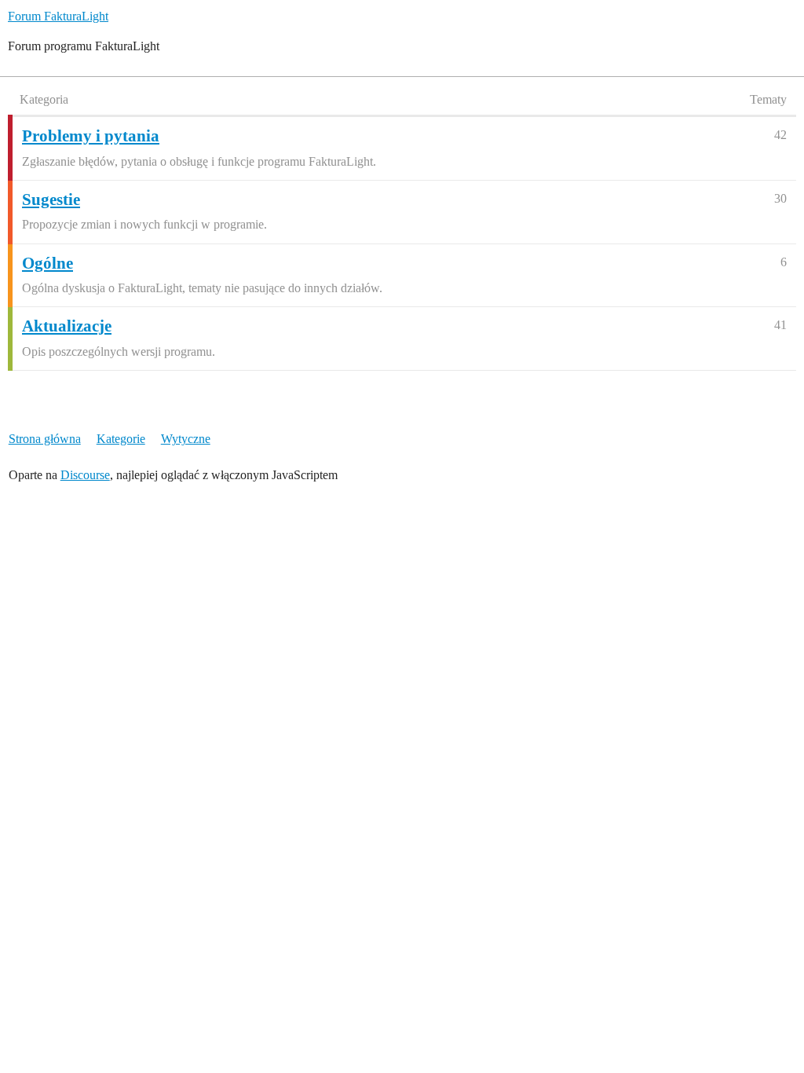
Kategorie (121, 438)
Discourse (85, 475)
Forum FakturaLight (58, 16)
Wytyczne (185, 438)
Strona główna (45, 438)
